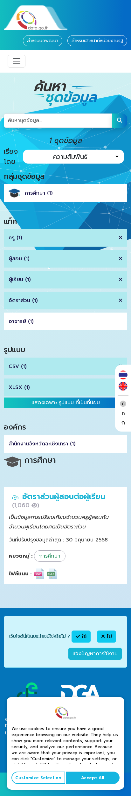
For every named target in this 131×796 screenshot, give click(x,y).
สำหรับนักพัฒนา (42, 40)
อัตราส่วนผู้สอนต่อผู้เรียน (63, 496)
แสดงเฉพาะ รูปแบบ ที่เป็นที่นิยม (65, 402)
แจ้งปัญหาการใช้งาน (95, 653)
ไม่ (108, 636)
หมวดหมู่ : (20, 556)
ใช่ (83, 636)
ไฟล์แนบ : (20, 574)
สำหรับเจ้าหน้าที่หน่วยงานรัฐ (97, 40)
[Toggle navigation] (16, 61)
